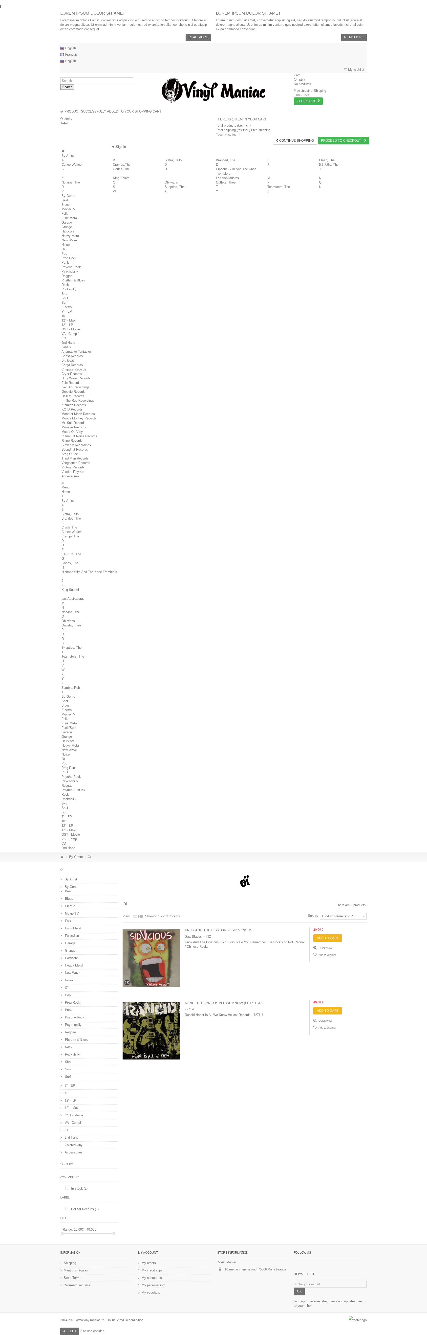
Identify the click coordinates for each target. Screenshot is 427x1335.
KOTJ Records (72, 409)
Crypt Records (72, 374)
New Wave (69, 240)
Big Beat (68, 360)
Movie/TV (68, 209)
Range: (68, 1229)
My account (148, 1252)
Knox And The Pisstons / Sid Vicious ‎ (219, 930)
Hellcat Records (73, 396)
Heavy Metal (71, 236)
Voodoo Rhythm (73, 472)
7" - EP (67, 311)
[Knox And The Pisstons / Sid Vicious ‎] (151, 958)
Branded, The (225, 160)
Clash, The (327, 160)
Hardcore (68, 231)
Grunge (67, 227)
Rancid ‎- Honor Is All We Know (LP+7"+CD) (224, 1003)
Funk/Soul (69, 728)
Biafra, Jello (173, 160)
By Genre (68, 196)
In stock (79, 1188)
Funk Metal (70, 218)
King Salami (121, 178)
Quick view (325, 947)
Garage (67, 222)
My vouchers (151, 1292)
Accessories (70, 476)
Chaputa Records (74, 369)
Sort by (313, 916)
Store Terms (72, 1278)
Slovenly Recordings (76, 445)
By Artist (68, 156)
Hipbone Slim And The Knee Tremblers (89, 572)
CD (64, 338)
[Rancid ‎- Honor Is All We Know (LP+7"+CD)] (151, 1030)
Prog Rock (69, 258)
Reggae (67, 276)
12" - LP (67, 325)
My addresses (152, 1278)
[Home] (63, 151)
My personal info (153, 1285)
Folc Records (71, 383)
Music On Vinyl (73, 432)
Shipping (70, 1263)
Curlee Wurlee (72, 164)
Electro (67, 307)
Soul (65, 298)
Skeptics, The (175, 187)
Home (66, 492)
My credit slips (152, 1270)
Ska (64, 294)
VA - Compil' (70, 334)
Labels (66, 347)
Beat (65, 200)
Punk (65, 262)
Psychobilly (70, 271)
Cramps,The (121, 164)
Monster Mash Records (78, 414)
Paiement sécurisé (77, 1285)
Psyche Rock (71, 267)
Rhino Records (72, 440)
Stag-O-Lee (70, 454)
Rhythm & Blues (73, 280)
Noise (66, 245)
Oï (63, 249)
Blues (66, 205)
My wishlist (355, 69)
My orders (149, 1263)
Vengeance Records (76, 463)
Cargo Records (72, 365)
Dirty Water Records (76, 378)
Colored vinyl (73, 1145)
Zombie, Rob (71, 688)
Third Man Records (75, 458)
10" (64, 316)
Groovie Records (73, 391)
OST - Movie (71, 329)
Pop (64, 253)
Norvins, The (71, 182)
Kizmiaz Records (74, 405)
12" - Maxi (69, 320)
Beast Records (72, 356)
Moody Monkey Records (79, 418)
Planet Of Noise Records (79, 436)
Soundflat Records (75, 449)
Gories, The (121, 169)
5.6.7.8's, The (329, 164)
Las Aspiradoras (227, 178)
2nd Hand (68, 343)
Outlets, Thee (225, 182)
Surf (64, 302)
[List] (140, 917)
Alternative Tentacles (77, 351)
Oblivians (171, 182)
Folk (65, 213)
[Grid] (135, 917)
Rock (65, 285)
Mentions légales (76, 1270)
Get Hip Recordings (75, 387)
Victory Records (73, 467)
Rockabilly (69, 289)
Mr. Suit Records (73, 423)
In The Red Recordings (78, 400)
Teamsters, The (278, 187)
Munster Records (74, 427)
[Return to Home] (61, 857)
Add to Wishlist (327, 954)
